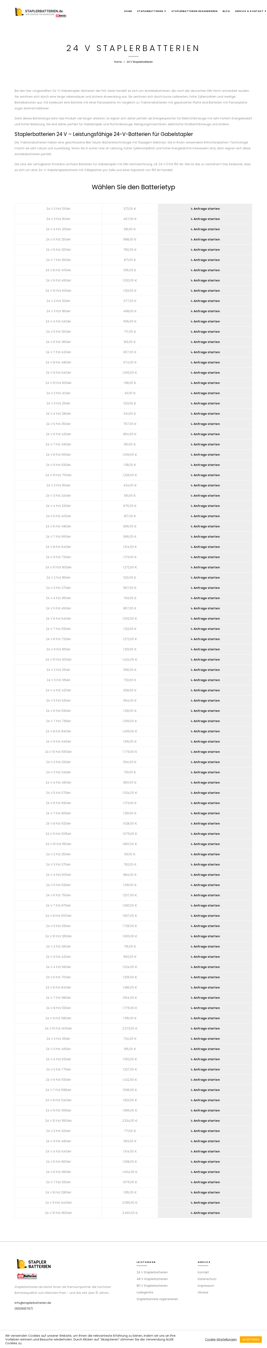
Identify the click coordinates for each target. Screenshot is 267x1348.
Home (128, 11)
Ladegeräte (145, 1292)
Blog (226, 11)
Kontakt (203, 1272)
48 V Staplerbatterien (152, 1279)
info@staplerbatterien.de (33, 1303)
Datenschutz (207, 1279)
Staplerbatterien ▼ (151, 11)
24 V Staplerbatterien (152, 1272)
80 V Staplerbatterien (152, 1286)
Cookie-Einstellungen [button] (221, 1339)
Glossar (203, 1292)
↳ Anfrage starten (205, 209)
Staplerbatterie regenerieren (157, 1299)
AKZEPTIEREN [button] (250, 1340)
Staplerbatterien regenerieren (194, 11)
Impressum (206, 1286)
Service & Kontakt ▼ (251, 11)
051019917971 (24, 1309)
